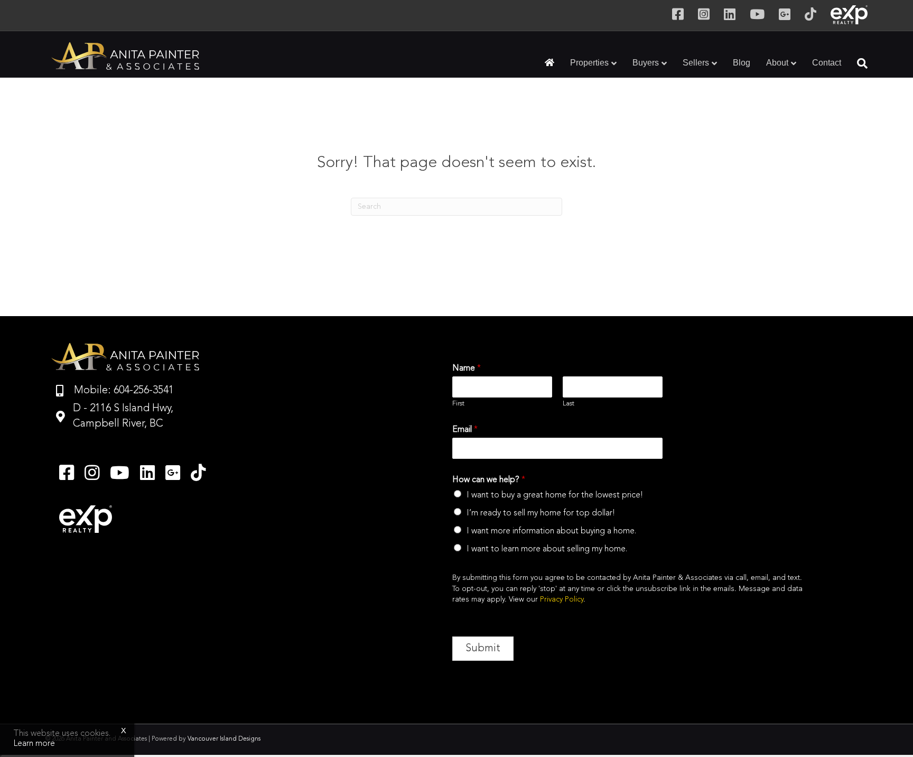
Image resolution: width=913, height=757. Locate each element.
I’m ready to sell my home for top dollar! (541, 513)
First (458, 403)
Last (568, 403)
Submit (482, 648)
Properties (589, 62)
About (777, 62)
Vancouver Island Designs (224, 739)
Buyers (645, 62)
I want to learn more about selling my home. (547, 549)
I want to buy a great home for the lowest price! (555, 495)
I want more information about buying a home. (551, 531)
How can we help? (488, 480)
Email (465, 430)
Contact (826, 62)
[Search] (858, 63)
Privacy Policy (561, 599)
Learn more (34, 744)
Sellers (696, 62)
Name (466, 368)
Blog (741, 62)
